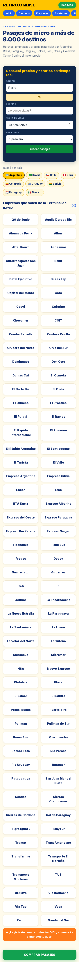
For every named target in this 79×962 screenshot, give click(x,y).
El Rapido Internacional (21, 432)
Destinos (24, 13)
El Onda (58, 389)
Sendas (20, 797)
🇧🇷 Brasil (34, 175)
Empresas (42, 13)
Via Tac (20, 906)
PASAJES (67, 5)
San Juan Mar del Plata (58, 781)
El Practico (58, 403)
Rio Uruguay (21, 765)
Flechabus (20, 545)
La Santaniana (20, 627)
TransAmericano (58, 842)
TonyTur (58, 829)
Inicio (9, 13)
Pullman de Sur (58, 723)
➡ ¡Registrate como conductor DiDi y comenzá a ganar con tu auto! (39, 934)
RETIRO (19, 5)
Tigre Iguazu (20, 829)
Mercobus (20, 655)
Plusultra (58, 696)
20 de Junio (21, 219)
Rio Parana (58, 751)
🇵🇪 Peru (68, 175)
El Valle (58, 462)
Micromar (58, 655)
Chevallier (20, 320)
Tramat (20, 842)
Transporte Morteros (20, 877)
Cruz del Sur (58, 348)
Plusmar (21, 696)
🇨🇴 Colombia (13, 183)
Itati (21, 586)
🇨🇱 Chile (51, 175)
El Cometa (58, 375)
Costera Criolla (58, 334)
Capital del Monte (20, 293)
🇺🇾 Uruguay (35, 183)
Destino (11, 104)
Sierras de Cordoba (20, 815)
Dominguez (20, 361)
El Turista (20, 462)
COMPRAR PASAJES (39, 954)
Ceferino (58, 306)
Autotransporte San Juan (21, 263)
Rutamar (58, 765)
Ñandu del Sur (58, 920)
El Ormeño (20, 403)
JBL (58, 586)
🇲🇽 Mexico (34, 192)
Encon (20, 490)
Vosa (58, 906)
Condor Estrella (21, 334)
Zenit (21, 920)
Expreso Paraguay (58, 517)
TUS (58, 874)
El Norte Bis (21, 389)
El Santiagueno (58, 449)
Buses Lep (58, 279)
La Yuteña (58, 641)
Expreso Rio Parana (20, 531)
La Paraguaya (58, 613)
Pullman (21, 723)
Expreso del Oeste (21, 517)
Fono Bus (58, 545)
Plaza (58, 682)
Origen (10, 81)
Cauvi (20, 306)
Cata (58, 293)
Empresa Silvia (58, 476)
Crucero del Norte (20, 348)
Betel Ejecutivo (20, 279)
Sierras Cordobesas (58, 799)
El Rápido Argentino (21, 449)
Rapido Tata (21, 751)
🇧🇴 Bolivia (55, 183)
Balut (58, 261)
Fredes (20, 558)
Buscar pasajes (39, 149)
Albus (58, 233)
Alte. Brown (20, 247)
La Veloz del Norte (20, 641)
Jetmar (20, 600)
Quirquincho (58, 737)
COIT (58, 320)
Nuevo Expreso (58, 668)
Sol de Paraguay (58, 815)
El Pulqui (20, 416)
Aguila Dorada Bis (58, 219)
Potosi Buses (21, 710)
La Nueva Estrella (21, 613)
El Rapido (58, 416)
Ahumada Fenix (20, 233)
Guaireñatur (21, 572)
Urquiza (21, 893)
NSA (20, 668)
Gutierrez (58, 572)
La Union (58, 627)
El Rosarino (58, 430)
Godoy (58, 558)
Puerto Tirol (58, 710)
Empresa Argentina (20, 476)
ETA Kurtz (20, 503)
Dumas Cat (20, 375)
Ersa (58, 490)
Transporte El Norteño (58, 859)
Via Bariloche (58, 893)
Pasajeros (13, 132)
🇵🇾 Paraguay (14, 192)
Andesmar (58, 247)
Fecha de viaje (15, 118)
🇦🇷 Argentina (14, 175)
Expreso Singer (58, 531)
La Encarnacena (58, 600)
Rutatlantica (20, 778)
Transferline (20, 856)
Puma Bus (20, 737)
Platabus (20, 682)
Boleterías (61, 13)
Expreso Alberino (58, 503)
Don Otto (58, 361)
